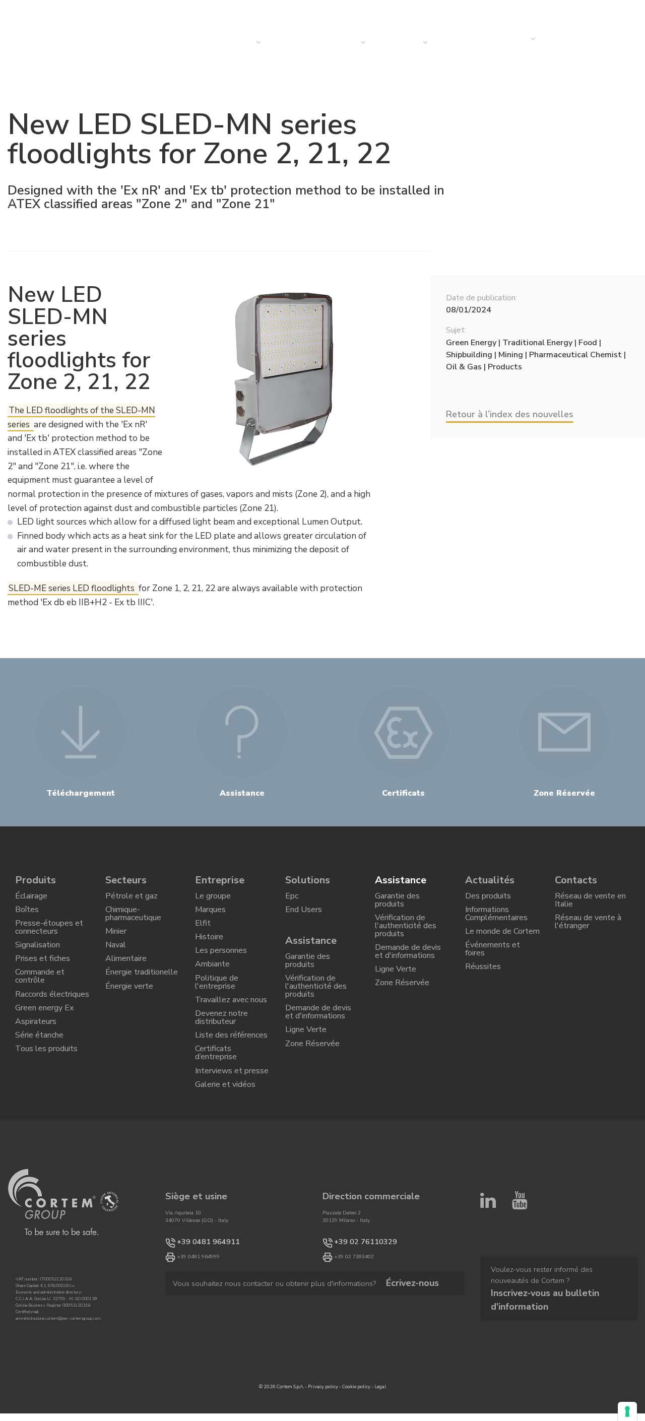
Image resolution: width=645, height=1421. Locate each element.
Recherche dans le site (554, 11)
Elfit (203, 932)
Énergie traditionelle (141, 994)
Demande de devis (570, 42)
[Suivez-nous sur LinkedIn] (488, 1258)
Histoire (209, 950)
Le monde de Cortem (502, 942)
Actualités (459, 42)
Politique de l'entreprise (216, 1007)
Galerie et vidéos (225, 1135)
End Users (303, 915)
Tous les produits (46, 1090)
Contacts (508, 39)
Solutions (307, 880)
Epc (291, 898)
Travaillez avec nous (231, 1029)
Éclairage (31, 898)
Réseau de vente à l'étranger (588, 930)
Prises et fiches (42, 977)
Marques (210, 915)
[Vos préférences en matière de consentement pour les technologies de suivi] (627, 1411)
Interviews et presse (232, 1117)
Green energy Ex (44, 1039)
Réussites (483, 986)
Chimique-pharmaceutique (133, 920)
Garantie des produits (307, 970)
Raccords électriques (52, 1021)
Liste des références (231, 1073)
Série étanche (39, 1073)
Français (620, 11)
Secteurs (340, 42)
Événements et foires (492, 964)
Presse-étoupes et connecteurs (49, 937)
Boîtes (27, 915)
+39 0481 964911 (198, 1295)
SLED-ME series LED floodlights (73, 588)
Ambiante (212, 984)
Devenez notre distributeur (221, 1051)
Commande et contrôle (39, 999)
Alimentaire (126, 977)
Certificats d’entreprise (216, 1095)
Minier (115, 942)
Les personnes (221, 967)
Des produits (488, 898)
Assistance (311, 948)
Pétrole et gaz (131, 898)
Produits (35, 880)
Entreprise (397, 42)
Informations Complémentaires (496, 920)
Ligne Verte (306, 1056)
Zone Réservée (312, 1074)
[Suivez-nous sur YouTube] (520, 1258)
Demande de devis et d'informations (318, 1034)
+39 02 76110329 (355, 1295)
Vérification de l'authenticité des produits (316, 1003)
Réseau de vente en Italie (590, 903)
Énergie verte (129, 1011)
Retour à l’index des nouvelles (509, 414)
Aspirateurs (35, 1056)
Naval (115, 959)
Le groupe (213, 898)
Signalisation (37, 959)
